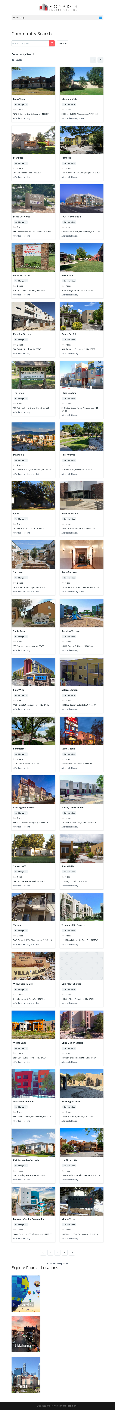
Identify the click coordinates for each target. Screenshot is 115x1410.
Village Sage (19, 1042)
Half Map (100, 60)
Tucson (17, 925)
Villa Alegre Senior (71, 983)
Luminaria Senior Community (28, 1219)
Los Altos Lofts (69, 1160)
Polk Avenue (68, 454)
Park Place (67, 275)
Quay (16, 513)
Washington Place (71, 1101)
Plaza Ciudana (69, 392)
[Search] (52, 43)
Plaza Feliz (18, 454)
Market (84, 118)
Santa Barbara (69, 572)
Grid (93, 60)
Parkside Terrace (22, 334)
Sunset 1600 (19, 866)
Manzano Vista (69, 98)
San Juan (17, 572)
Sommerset (19, 748)
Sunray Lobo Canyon (73, 807)
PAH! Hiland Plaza (71, 216)
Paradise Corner (22, 275)
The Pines (18, 392)
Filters (61, 43)
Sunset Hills (68, 866)
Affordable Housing (21, 118)
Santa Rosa (19, 631)
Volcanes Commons (23, 1101)
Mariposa (18, 157)
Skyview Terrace (71, 631)
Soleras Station (70, 689)
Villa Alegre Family (23, 983)
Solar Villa (18, 689)
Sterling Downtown (23, 807)
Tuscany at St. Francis (73, 925)
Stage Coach (68, 748)
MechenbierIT (70, 1405)
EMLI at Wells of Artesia (26, 1160)
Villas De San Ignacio (72, 1042)
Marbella (66, 157)
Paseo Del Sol (69, 334)
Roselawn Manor (71, 513)
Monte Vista (68, 1219)
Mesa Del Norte (21, 216)
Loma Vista (19, 98)
